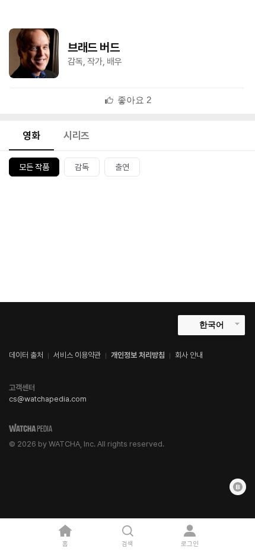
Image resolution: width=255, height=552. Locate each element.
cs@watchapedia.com (48, 398)
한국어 (211, 324)
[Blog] (238, 487)
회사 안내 (189, 355)
